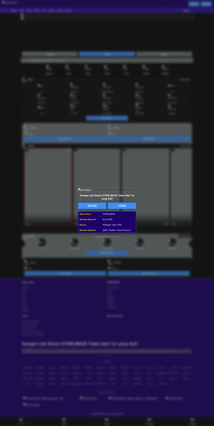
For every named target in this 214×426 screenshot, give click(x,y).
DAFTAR (92, 205)
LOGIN (122, 205)
